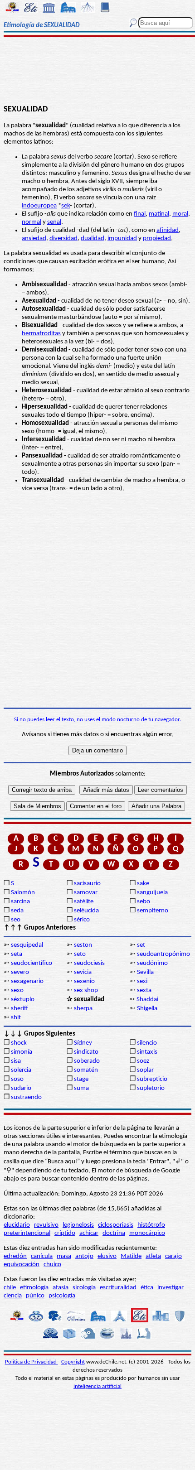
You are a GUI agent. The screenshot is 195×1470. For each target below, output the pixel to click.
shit (16, 1017)
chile (10, 1287)
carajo (173, 1256)
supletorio (151, 1088)
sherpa (83, 1008)
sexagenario (27, 981)
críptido (64, 1233)
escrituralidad (118, 1287)
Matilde (131, 1256)
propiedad (157, 238)
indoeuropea (39, 205)
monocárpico (147, 1233)
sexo (17, 990)
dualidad (92, 238)
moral (180, 214)
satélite (83, 901)
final (140, 214)
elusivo (107, 1256)
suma (81, 1088)
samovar (86, 892)
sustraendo (26, 1097)
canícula (42, 1256)
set (141, 945)
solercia (21, 1070)
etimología (34, 1287)
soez (143, 1061)
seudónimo (152, 963)
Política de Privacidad (31, 1362)
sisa (16, 1061)
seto (80, 954)
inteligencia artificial (97, 1386)
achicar (88, 1233)
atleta (153, 1256)
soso (17, 1079)
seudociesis (89, 963)
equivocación (21, 1264)
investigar (170, 1287)
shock (19, 1043)
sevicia (83, 972)
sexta (144, 990)
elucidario (17, 1225)
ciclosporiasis (115, 1225)
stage (81, 1079)
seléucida (86, 910)
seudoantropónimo (163, 954)
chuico (52, 1264)
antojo (84, 1256)
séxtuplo (22, 999)
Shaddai (147, 999)
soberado (87, 1061)
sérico (82, 919)
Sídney (83, 1043)
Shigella (147, 1008)
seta (16, 954)
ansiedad (34, 238)
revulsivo (46, 1225)
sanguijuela (152, 892)
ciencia (13, 1295)
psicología (62, 1295)
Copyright (73, 1362)
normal (31, 222)
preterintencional (27, 1233)
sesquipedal (27, 945)
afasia (60, 1287)
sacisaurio (87, 883)
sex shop (86, 990)
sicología (84, 1287)
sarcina (20, 901)
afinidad (167, 230)
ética (147, 1287)
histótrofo (151, 1225)
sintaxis (147, 1052)
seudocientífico (31, 963)
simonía (21, 1052)
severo (20, 972)
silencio (147, 1043)
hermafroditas (41, 333)
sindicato (86, 1052)
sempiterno (152, 910)
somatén (86, 1070)
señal (54, 222)
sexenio (84, 981)
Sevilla (145, 972)
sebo (143, 901)
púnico (35, 1295)
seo (15, 919)
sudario (21, 1088)
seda (17, 910)
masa (64, 1256)
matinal (159, 214)
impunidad (122, 238)
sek (65, 205)
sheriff (19, 1008)
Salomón (23, 892)
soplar (145, 1070)
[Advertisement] (97, 71)
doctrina (113, 1233)
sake (143, 883)
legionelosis (78, 1225)
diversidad (63, 238)
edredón (15, 1256)
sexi (142, 981)
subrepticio (152, 1079)
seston (83, 945)
